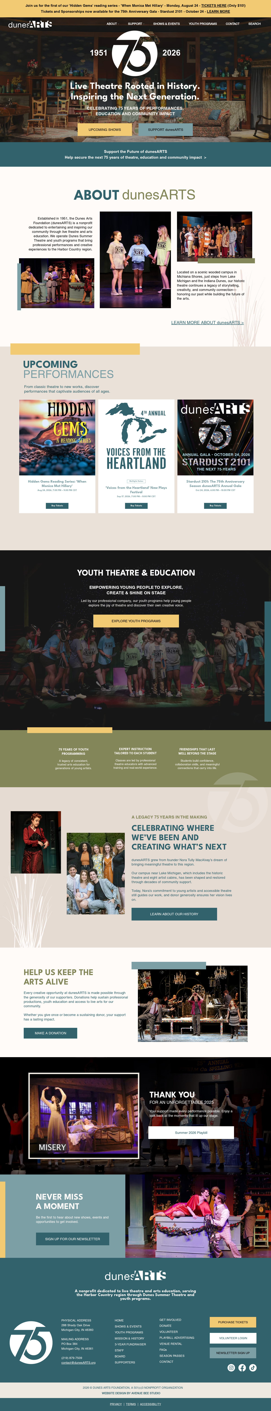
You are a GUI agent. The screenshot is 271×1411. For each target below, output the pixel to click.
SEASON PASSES (171, 1356)
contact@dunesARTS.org (78, 1362)
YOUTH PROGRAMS (129, 1332)
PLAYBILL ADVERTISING (176, 1337)
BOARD (120, 1356)
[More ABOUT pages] (118, 24)
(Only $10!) (236, 6)
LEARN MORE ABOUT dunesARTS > (207, 322)
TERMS (131, 1404)
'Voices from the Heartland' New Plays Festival (136, 490)
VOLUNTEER (168, 1332)
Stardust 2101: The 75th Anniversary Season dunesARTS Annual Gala (215, 484)
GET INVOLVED (170, 1320)
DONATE (165, 1326)
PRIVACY (116, 1404)
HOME (119, 1320)
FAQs (163, 1349)
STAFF (119, 1350)
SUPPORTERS (125, 1362)
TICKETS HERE (214, 6)
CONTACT (166, 1361)
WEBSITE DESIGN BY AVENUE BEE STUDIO (131, 1393)
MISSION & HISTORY (129, 1338)
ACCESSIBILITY (150, 1404)
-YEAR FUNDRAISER (131, 1344)
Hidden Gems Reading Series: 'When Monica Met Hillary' (57, 484)
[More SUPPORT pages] (143, 24)
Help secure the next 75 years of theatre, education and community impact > (135, 157)
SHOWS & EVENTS (128, 1326)
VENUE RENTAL (170, 1344)
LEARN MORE (218, 11)
